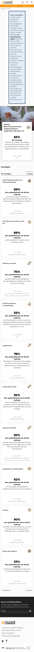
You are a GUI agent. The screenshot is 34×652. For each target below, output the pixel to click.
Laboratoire (7, 345)
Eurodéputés (25, 5)
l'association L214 (10, 648)
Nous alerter (6, 630)
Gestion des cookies (29, 647)
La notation (13, 628)
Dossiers (20, 628)
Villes (6, 5)
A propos (5, 628)
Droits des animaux (10, 551)
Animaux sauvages (9, 263)
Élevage (5, 510)
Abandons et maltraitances (13, 469)
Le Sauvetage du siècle (15, 37)
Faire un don (15, 630)
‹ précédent (6, 590)
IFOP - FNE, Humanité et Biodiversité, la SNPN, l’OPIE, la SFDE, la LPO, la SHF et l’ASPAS (17, 293)
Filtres (30, 174)
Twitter (5, 638)
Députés (15, 5)
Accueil (3, 8)
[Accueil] (5, 4)
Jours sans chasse (9, 387)
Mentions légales (7, 633)
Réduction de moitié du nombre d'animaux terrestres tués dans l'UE (14, 129)
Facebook (24, 636)
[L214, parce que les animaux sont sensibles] (3, 647)
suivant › (29, 590)
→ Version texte (29, 171)
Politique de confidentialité (11, 636)
